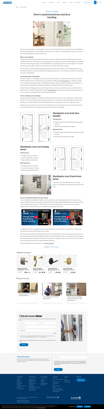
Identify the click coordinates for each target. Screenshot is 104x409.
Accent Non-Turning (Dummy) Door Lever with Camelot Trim (69, 269)
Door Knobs (19, 380)
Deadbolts (18, 379)
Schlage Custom (43, 384)
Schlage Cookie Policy (41, 407)
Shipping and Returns (56, 386)
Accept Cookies (87, 406)
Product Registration (56, 391)
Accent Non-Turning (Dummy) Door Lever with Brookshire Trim (54, 269)
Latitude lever (52, 90)
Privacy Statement (44, 340)
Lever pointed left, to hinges (30, 158)
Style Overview (44, 377)
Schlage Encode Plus (32, 380)
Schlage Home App (32, 388)
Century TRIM (20, 270)
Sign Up (23, 344)
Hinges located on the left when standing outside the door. (69, 123)
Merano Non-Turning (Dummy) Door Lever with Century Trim (24, 269)
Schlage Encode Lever (32, 383)
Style (58, 2)
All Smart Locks (32, 377)
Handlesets (19, 384)
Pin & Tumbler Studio (20, 388)
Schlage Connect (32, 386)
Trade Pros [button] (71, 2)
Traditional (42, 380)
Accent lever (65, 81)
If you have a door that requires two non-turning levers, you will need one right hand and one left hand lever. (68, 184)
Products (43, 2)
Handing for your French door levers (67, 177)
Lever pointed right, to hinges (30, 168)
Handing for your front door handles (66, 114)
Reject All (79, 406)
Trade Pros (78, 377)
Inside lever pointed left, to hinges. (64, 137)
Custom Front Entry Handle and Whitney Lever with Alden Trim (39, 269)
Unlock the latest (23, 357)
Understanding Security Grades (58, 390)
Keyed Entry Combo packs (21, 386)
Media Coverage (67, 382)
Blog (65, 379)
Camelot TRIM (35, 270)
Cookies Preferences (72, 406)
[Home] (7, 2)
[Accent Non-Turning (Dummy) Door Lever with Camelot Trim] (68, 261)
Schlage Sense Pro (32, 379)
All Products (19, 377)
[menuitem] (22, 379)
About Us (66, 377)
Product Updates (54, 247)
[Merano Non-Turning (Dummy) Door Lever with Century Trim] (23, 261)
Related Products (24, 252)
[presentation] (24, 269)
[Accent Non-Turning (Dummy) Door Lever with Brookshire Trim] (53, 261)
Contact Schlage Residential (57, 388)
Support (64, 2)
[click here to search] (100, 2)
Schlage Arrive (31, 384)
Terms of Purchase (25, 397)
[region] (52, 406)
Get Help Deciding (32, 390)
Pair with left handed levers (29, 160)
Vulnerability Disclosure (23, 398)
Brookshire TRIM (51, 270)
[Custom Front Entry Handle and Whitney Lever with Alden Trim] (38, 261)
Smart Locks (51, 2)
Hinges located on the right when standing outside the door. (69, 133)
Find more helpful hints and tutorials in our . (37, 243)
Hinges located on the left (29, 156)
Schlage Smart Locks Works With (34, 387)
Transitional (43, 382)
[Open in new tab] (76, 398)
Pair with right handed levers (30, 170)
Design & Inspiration (44, 383)
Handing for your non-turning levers (34, 148)
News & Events (67, 380)
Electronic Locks (19, 383)
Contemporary (43, 379)
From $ (20, 272)
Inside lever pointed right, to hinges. (65, 126)
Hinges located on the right (30, 166)
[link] (97, 2)
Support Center (49, 243)
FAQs (54, 384)
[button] (29, 255)
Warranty (54, 387)
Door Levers (19, 382)
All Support (55, 377)
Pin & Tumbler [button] (77, 2)
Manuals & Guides (56, 382)
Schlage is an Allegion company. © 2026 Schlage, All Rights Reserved (23, 401)
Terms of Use (73, 362)
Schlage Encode (31, 382)
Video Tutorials (55, 383)
